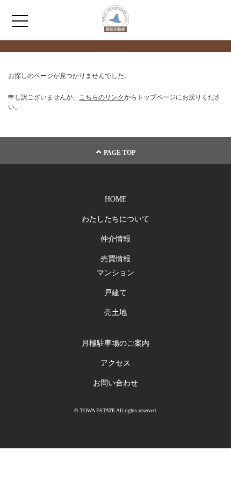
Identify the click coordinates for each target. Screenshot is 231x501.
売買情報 (115, 259)
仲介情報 (115, 239)
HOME (116, 199)
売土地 (115, 313)
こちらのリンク (101, 97)
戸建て (115, 293)
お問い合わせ (115, 383)
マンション (115, 273)
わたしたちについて (115, 219)
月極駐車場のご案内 (115, 343)
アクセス (115, 363)
